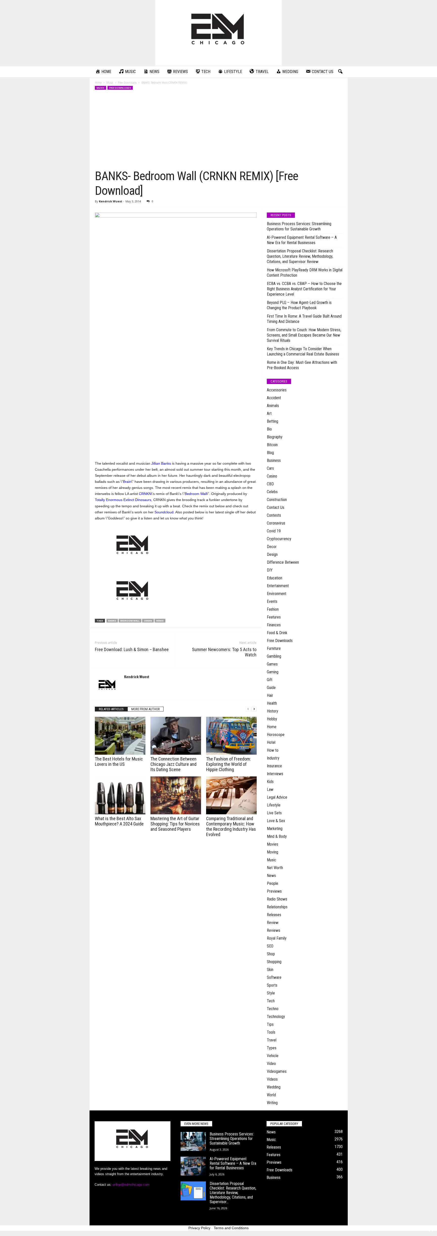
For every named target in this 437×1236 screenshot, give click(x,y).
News (271, 875)
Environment (276, 593)
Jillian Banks (161, 463)
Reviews (273, 930)
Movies (272, 844)
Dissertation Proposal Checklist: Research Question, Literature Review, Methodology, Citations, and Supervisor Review (300, 256)
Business (274, 460)
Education (274, 578)
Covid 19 (274, 531)
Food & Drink (277, 632)
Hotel (271, 742)
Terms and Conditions (231, 1228)
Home (98, 82)
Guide (271, 687)
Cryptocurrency (279, 538)
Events (272, 601)
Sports (272, 985)
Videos (272, 1079)
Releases (274, 914)
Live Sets (274, 813)
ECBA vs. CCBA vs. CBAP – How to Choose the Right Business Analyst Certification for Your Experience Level (304, 289)
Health (272, 703)
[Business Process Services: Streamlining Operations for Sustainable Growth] (193, 1141)
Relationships (277, 907)
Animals (273, 405)
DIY (270, 570)
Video (271, 1063)
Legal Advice (277, 797)
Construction (277, 499)
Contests (274, 515)
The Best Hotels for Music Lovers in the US (119, 761)
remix (160, 620)
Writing (272, 1102)
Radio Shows (277, 899)
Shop (271, 954)
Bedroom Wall (196, 494)
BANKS (112, 620)
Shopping (274, 961)
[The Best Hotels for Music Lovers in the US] (120, 736)
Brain (127, 482)
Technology (276, 1016)
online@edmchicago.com (131, 1184)
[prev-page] (248, 709)
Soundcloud (164, 512)
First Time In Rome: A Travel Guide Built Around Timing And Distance (304, 319)
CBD (270, 484)
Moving (272, 852)
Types (271, 1047)
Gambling (274, 656)
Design (272, 554)
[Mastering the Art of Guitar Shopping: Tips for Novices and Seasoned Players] (175, 795)
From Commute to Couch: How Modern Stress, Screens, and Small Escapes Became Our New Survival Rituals (304, 335)
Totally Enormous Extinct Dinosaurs (123, 500)
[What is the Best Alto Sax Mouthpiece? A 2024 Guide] (120, 795)
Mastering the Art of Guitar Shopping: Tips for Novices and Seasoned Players (175, 824)
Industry (273, 758)
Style (271, 993)
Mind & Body (277, 836)
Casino (272, 476)
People (272, 883)
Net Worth (275, 867)
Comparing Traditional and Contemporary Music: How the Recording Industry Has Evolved (231, 826)
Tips (270, 1024)
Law (270, 789)
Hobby (272, 719)
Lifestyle (273, 805)
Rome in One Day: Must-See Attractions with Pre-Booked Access (302, 365)
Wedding (273, 1087)
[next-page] (254, 709)
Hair (270, 695)
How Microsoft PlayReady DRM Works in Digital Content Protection (304, 273)
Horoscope (276, 734)
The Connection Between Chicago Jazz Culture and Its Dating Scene (173, 764)
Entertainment (278, 585)
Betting (272, 421)
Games (272, 664)
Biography (274, 437)
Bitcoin (272, 444)
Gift (269, 679)
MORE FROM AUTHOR (145, 709)
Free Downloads (127, 82)
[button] (340, 71)
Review (272, 922)
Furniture (274, 648)
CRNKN (145, 494)
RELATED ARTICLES (111, 709)
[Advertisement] (219, 131)
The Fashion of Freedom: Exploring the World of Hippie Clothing (228, 764)
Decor (272, 546)
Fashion (273, 609)
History (272, 711)
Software (274, 977)
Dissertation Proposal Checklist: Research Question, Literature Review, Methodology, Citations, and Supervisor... (233, 1192)
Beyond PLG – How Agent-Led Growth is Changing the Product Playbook (299, 305)
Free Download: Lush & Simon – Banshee (132, 649)
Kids (270, 781)
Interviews (275, 773)
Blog (270, 452)
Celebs (272, 491)
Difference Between (283, 562)
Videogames (277, 1071)
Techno (272, 1008)
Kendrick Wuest (110, 201)
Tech (271, 1001)
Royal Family (277, 938)
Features (274, 617)
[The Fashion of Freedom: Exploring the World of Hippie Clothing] (231, 736)
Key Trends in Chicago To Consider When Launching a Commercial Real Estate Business (303, 351)
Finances (274, 625)
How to (272, 750)
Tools (271, 1032)
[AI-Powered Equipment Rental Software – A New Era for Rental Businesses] (193, 1166)
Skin (270, 969)
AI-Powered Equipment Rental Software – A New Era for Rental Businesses (302, 240)
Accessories (277, 390)
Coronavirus (276, 523)
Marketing (274, 828)
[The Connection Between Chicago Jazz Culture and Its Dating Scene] (175, 736)
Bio (269, 429)
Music (109, 82)
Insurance (274, 766)
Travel (271, 1040)
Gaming (272, 672)
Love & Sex (276, 820)
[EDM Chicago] (218, 33)
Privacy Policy (199, 1228)
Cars (270, 468)
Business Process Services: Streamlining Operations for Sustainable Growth (299, 226)
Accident (274, 397)
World (271, 1094)
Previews (274, 891)
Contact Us (275, 507)
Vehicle (272, 1055)
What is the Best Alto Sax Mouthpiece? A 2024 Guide (119, 821)
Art (269, 413)
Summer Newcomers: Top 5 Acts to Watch (224, 652)
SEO (270, 946)
